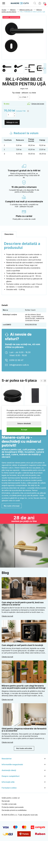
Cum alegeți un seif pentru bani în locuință (22, 645)
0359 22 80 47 (16, 360)
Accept (24, 429)
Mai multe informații (12, 506)
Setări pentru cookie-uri (11, 798)
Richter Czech (30, 310)
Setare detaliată (24, 423)
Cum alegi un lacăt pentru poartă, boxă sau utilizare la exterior (23, 603)
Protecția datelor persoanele (13, 807)
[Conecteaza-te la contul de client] (39, 3)
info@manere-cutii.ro (19, 365)
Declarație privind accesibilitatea (14, 810)
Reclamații (6, 801)
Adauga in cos (12, 122)
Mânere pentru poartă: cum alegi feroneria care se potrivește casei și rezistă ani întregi (23, 687)
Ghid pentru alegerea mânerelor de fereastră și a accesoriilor (24, 729)
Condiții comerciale (9, 804)
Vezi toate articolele (24, 748)
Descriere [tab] (9, 234)
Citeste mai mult (7, 616)
